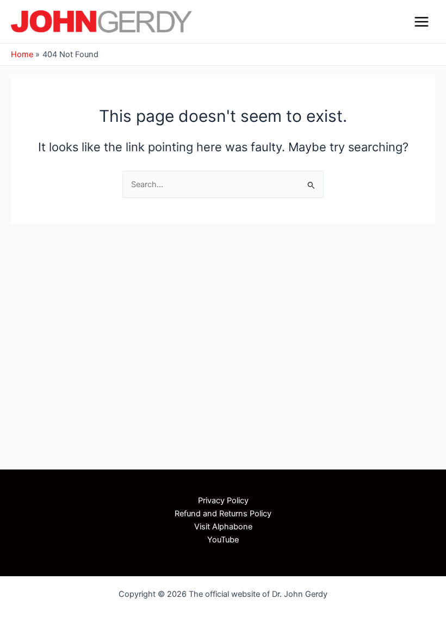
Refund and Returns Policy (223, 513)
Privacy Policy (223, 500)
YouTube (223, 540)
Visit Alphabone (223, 527)
